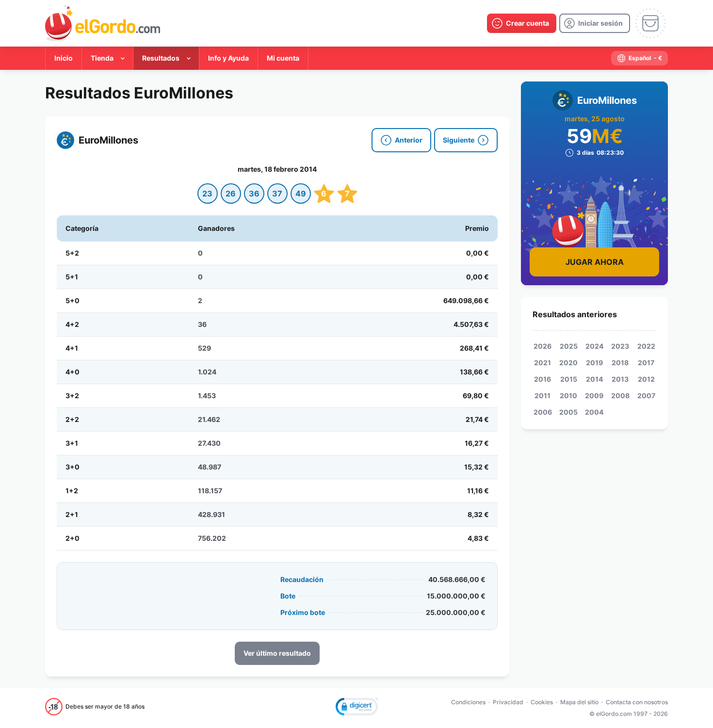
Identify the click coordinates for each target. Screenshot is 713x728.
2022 (646, 346)
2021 (542, 362)
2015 (568, 379)
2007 (646, 395)
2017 (646, 362)
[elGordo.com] (102, 23)
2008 (620, 395)
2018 (620, 362)
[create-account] (521, 23)
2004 (594, 412)
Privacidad (508, 702)
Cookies (542, 702)
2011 (543, 395)
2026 (542, 346)
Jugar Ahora (595, 262)
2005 (568, 412)
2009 (594, 395)
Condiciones (468, 702)
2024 (594, 346)
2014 (594, 379)
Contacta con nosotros (637, 702)
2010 (568, 395)
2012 (646, 379)
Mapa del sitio (579, 702)
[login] (594, 23)
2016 (542, 379)
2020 (568, 362)
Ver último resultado (277, 653)
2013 (620, 379)
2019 (594, 362)
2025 (569, 346)
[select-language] (639, 58)
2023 (620, 346)
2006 (543, 412)
